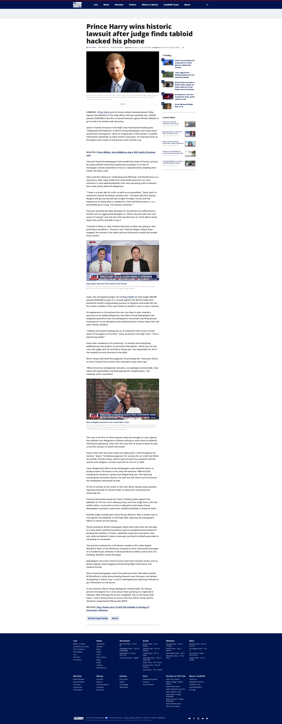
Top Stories (100, 644)
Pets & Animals (148, 684)
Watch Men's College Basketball (173, 695)
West (191, 640)
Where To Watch (79, 644)
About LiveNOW (197, 676)
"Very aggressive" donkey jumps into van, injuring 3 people (185, 75)
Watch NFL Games (172, 679)
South (146, 640)
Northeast (125, 640)
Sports (98, 660)
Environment (77, 687)
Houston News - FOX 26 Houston (151, 666)
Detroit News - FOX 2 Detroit (173, 649)
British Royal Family (117, 47)
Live (75, 640)
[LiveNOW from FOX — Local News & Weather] (80, 4)
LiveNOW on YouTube (81, 647)
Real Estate (100, 690)
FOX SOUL (77, 657)
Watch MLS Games (173, 706)
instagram (198, 718)
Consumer (100, 687)
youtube (189, 718)
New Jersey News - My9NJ (129, 658)
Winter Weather (78, 679)
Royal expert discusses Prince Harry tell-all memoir (106, 284)
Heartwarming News (150, 679)
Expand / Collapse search (207, 4)
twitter (202, 718)
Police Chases (101, 657)
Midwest (170, 640)
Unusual (145, 682)
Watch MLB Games (173, 686)
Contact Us (193, 679)
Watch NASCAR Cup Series (175, 689)
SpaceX (122, 682)
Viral (145, 676)
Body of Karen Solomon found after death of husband (173, 142)
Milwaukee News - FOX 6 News (175, 657)
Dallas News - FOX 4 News (152, 662)
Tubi (74, 654)
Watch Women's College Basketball (174, 700)
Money (99, 676)
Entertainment (101, 668)
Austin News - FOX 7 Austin (152, 670)
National (99, 647)
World (115, 618)
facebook (194, 718)
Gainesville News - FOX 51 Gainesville (152, 659)
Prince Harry (103, 112)
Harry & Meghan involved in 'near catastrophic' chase (107, 422)
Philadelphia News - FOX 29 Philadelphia (129, 649)
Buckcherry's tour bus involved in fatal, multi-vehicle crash (185, 96)
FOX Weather (78, 652)
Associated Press (103, 47)
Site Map (192, 690)
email (207, 718)
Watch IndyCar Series (173, 692)
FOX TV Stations (79, 649)
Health (98, 662)
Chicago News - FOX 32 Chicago (174, 645)
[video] (190, 124)
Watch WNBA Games (173, 704)
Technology (124, 684)
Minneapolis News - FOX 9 (175, 653)
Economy (99, 679)
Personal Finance (102, 684)
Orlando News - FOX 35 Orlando (151, 649)
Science (123, 676)
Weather (77, 676)
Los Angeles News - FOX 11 (198, 649)
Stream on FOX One (175, 676)
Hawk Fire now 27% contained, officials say (171, 123)
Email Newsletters (195, 687)
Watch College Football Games (174, 683)
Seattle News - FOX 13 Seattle (197, 659)
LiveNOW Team (194, 684)
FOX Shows (77, 660)
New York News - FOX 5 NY (128, 645)
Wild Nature (124, 687)
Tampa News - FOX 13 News (151, 654)
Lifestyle (99, 665)
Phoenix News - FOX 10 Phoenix (197, 645)
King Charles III (129, 297)
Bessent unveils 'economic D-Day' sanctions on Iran (173, 132)
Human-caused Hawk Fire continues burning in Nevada (173, 152)
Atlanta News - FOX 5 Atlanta (150, 645)
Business (99, 682)
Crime (98, 654)
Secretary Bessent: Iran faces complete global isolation (173, 162)
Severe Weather (78, 682)
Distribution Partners (196, 682)
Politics (98, 652)
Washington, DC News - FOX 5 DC (128, 654)
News (99, 640)
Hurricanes (77, 684)
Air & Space (124, 679)
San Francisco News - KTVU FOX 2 (197, 654)
